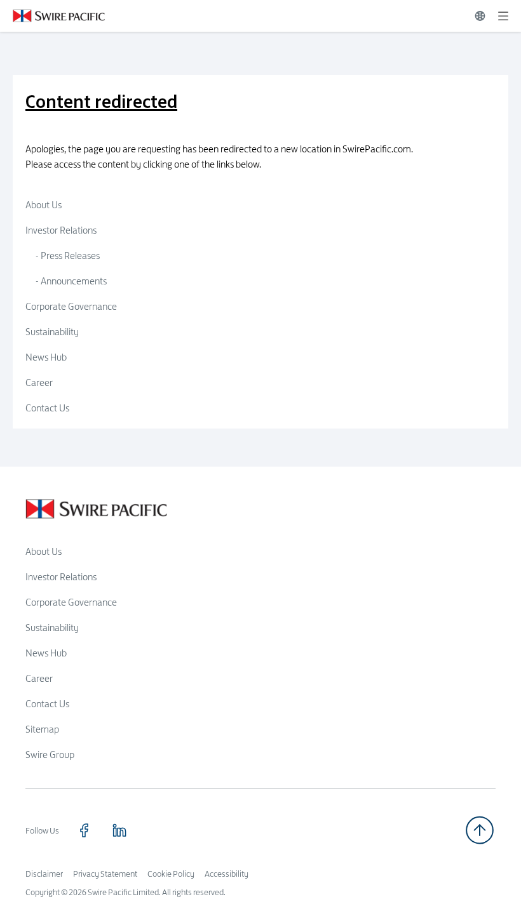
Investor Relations (61, 230)
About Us (43, 205)
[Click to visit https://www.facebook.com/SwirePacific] (83, 830)
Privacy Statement (105, 873)
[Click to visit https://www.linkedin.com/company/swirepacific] (119, 830)
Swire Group (49, 754)
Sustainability (52, 332)
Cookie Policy (170, 873)
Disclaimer (44, 873)
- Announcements (71, 281)
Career (39, 382)
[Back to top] (480, 830)
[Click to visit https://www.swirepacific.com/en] (52, 16)
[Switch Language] (480, 16)
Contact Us (47, 408)
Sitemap (42, 729)
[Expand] (503, 16)
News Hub (46, 357)
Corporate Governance (71, 306)
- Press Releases (68, 255)
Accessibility (226, 873)
